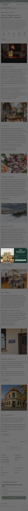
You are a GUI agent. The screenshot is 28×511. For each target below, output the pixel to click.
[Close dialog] (26, 249)
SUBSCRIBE (20, 260)
